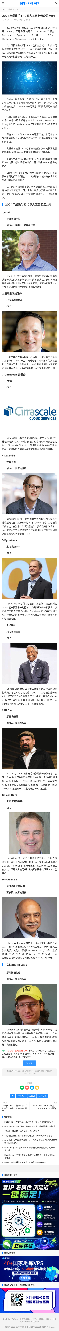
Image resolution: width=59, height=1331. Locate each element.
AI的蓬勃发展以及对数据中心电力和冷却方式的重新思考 (28, 1135)
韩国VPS (42, 1319)
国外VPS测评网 (29, 3)
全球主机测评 (20, 1319)
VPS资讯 (21, 1096)
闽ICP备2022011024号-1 (38, 1327)
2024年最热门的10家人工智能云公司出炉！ (29, 15)
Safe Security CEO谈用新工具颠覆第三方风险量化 (45, 1107)
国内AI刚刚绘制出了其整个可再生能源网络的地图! (25, 1162)
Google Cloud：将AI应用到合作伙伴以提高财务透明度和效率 (14, 1108)
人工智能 (43, 1096)
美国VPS (28, 1319)
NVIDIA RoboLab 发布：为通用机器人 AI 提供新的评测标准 (30, 1126)
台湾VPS (35, 1319)
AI (13, 1096)
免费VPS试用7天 (26, 1322)
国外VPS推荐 (7, 9)
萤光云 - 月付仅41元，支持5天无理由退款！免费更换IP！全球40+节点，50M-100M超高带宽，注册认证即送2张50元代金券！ (28, 1054)
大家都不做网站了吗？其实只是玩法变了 (21, 1131)
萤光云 (5, 1319)
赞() (27, 20)
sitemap (52, 1327)
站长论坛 (11, 1319)
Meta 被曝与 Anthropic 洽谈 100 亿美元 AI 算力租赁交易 (29, 1122)
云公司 (32, 1096)
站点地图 (36, 1322)
